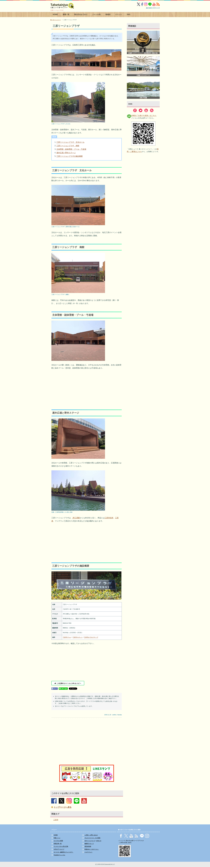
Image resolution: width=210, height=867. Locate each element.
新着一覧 (66, 14)
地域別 (107, 14)
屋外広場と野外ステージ (66, 153)
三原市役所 (109, 518)
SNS (128, 14)
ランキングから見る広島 (61, 846)
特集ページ (57, 838)
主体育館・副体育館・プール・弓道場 (71, 149)
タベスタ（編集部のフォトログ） (63, 852)
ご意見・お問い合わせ (91, 835)
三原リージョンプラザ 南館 (67, 146)
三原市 (55, 820)
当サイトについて (90, 840)
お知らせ (98, 840)
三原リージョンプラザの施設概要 (69, 156)
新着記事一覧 (58, 843)
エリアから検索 (58, 840)
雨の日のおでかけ (80, 14)
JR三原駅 (76, 518)
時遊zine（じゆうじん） (92, 849)
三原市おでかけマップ (91, 637)
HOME (55, 14)
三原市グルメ (67, 637)
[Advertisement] (86, 387)
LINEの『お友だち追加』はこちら (143, 115)
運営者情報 (88, 846)
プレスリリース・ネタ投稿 (92, 838)
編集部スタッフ (89, 843)
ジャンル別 (96, 14)
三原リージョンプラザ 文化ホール (70, 142)
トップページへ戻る (63, 807)
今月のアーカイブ (59, 849)
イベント (118, 14)
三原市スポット (78, 637)
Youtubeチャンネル (59, 855)
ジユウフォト (88, 852)
